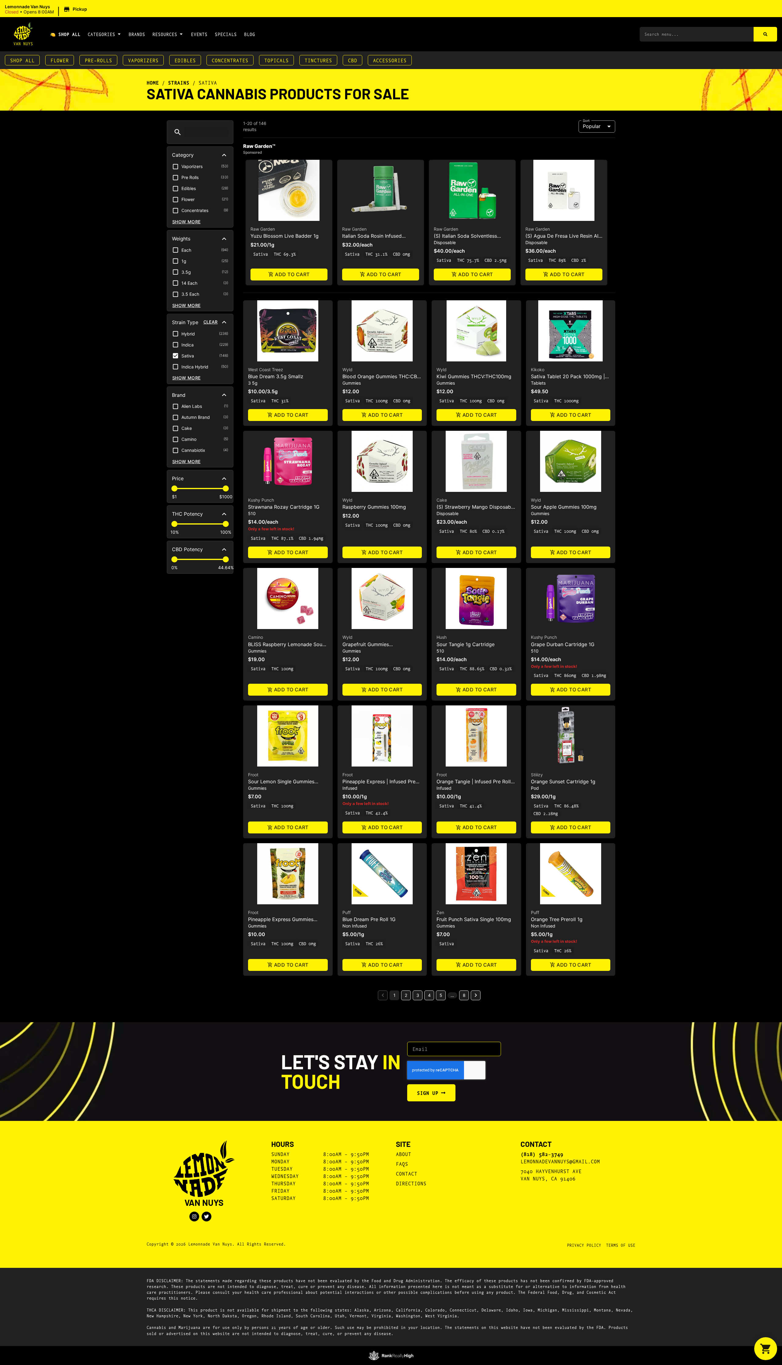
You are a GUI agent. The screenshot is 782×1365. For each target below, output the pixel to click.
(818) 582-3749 (542, 1154)
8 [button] (464, 995)
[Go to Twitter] (206, 1216)
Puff (346, 912)
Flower (59, 60)
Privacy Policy (584, 1245)
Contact (406, 1173)
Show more (186, 221)
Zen (440, 912)
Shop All (22, 60)
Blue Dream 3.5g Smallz (275, 376)
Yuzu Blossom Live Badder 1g (284, 236)
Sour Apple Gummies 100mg (564, 507)
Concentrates (230, 60)
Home (153, 82)
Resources (164, 34)
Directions (411, 1183)
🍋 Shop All (65, 34)
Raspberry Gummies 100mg (374, 507)
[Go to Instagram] (194, 1216)
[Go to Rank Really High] (391, 1355)
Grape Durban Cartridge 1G (562, 644)
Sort (586, 120)
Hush (442, 637)
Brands (137, 34)
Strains (178, 82)
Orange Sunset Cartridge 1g (563, 781)
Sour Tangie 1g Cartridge (466, 644)
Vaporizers (143, 60)
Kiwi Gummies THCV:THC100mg (474, 376)
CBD (352, 60)
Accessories (390, 60)
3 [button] (417, 995)
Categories (101, 34)
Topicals (276, 60)
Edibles (185, 60)
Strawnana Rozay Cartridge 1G (284, 507)
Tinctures (318, 60)
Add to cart (292, 274)
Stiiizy (537, 774)
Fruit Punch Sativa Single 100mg (474, 919)
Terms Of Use (620, 1245)
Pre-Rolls (98, 60)
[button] (47, 9)
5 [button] (441, 995)
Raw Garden (262, 229)
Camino (255, 637)
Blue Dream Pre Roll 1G (369, 919)
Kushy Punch (261, 500)
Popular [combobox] (592, 126)
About (403, 1153)
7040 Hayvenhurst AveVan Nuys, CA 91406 (551, 1174)
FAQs (402, 1163)
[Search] (765, 34)
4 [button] (429, 995)
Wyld (347, 369)
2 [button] (406, 995)
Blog (249, 34)
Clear (210, 321)
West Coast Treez (265, 369)
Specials (226, 34)
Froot (253, 774)
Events (199, 34)
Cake (442, 500)
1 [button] (394, 995)
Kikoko (537, 369)
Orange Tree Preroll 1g (557, 919)
